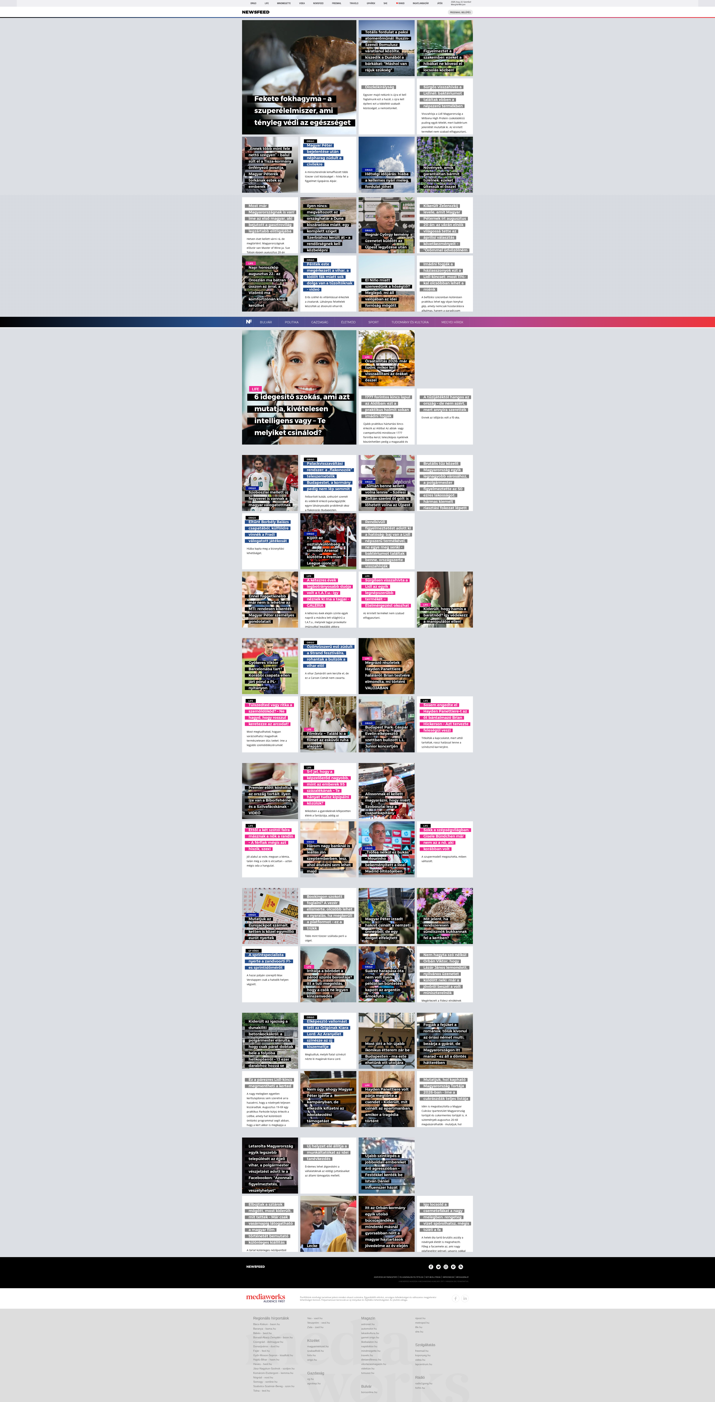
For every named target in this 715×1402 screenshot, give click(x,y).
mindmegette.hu (370, 1350)
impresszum (448, 1277)
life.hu (418, 1327)
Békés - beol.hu (262, 1333)
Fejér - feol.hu (261, 1350)
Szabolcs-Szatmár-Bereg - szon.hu (273, 1386)
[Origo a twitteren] (438, 1267)
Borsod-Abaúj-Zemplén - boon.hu (273, 1337)
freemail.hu (421, 1350)
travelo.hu (367, 1355)
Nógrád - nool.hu (263, 1377)
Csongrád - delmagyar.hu (268, 1341)
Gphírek (371, 3)
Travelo (354, 3)
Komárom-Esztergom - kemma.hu (273, 1372)
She (385, 3)
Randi (401, 3)
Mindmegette (284, 3)
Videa (302, 3)
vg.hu (310, 1378)
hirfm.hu (420, 1387)
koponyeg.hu (422, 1355)
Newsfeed (318, 3)
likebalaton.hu (369, 1341)
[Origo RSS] (460, 1267)
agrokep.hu (314, 1383)
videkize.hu (367, 1368)
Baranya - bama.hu (264, 1328)
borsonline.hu (369, 1392)
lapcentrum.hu (423, 1364)
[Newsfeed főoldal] (255, 1267)
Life (267, 3)
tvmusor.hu (367, 1372)
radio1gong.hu (423, 1383)
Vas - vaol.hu (314, 1318)
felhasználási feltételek (411, 1277)
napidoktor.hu (369, 1346)
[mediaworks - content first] (265, 1298)
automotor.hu (369, 1328)
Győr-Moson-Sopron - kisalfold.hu (273, 1355)
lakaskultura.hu (370, 1333)
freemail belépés (460, 12)
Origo (253, 3)
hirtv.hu (311, 1355)
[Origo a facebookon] (431, 1267)
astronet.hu (368, 1324)
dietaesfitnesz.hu (371, 1359)
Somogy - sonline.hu (265, 1381)
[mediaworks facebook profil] (455, 1298)
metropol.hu (422, 1322)
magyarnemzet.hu (318, 1346)
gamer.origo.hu (370, 1337)
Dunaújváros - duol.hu (266, 1346)
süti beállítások (433, 1277)
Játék (440, 3)
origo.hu (312, 1359)
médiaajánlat (462, 1277)
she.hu (419, 1331)
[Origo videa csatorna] (453, 1267)
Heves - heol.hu (262, 1364)
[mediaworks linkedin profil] (465, 1298)
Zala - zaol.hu (315, 1327)
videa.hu (420, 1359)
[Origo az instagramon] (446, 1267)
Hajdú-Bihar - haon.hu (266, 1359)
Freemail (336, 3)
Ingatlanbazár (421, 3)
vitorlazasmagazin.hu (373, 1364)
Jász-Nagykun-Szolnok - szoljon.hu (274, 1368)
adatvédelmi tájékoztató (385, 1277)
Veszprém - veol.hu (318, 1322)
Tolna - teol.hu (261, 1390)
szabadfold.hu (315, 1350)
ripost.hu (420, 1318)
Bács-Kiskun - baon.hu (266, 1324)
